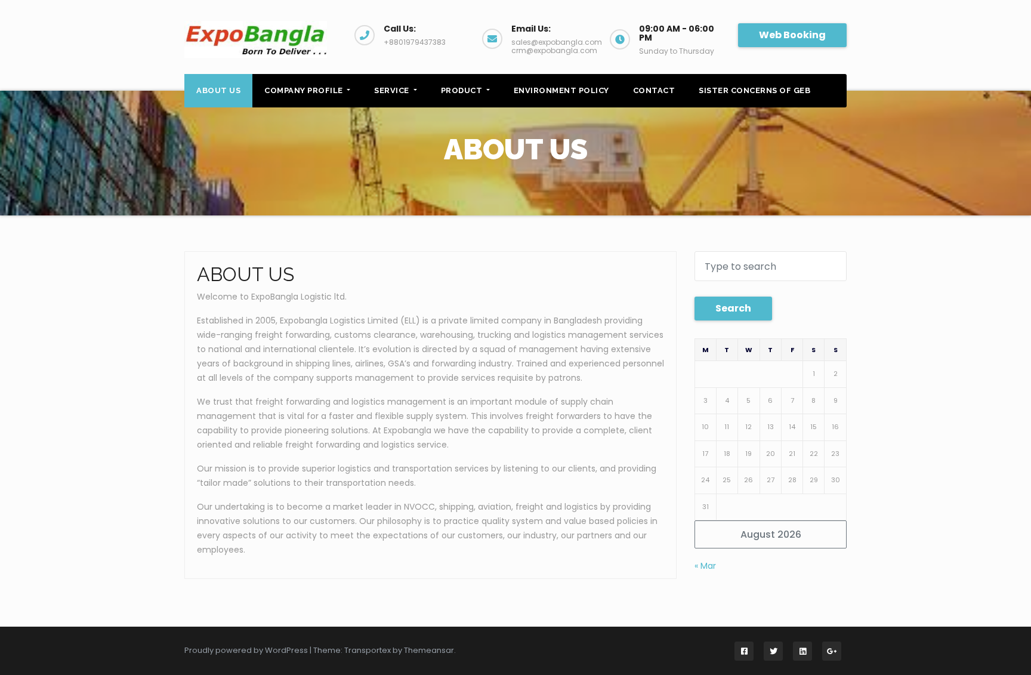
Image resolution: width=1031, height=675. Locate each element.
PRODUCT (462, 90)
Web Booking (792, 35)
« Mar (705, 566)
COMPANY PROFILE (304, 90)
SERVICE (392, 90)
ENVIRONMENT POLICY (561, 90)
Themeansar (429, 650)
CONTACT (654, 90)
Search (733, 308)
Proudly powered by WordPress (247, 650)
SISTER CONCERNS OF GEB (754, 90)
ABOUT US (218, 90)
